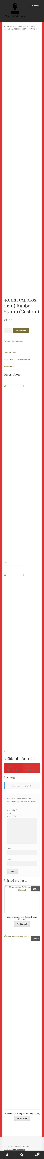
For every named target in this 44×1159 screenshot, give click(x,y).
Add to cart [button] (22, 924)
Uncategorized (23, 26)
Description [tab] (10, 352)
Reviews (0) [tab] (9, 366)
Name (9, 848)
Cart (34, 1153)
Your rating (12, 810)
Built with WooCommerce (14, 1149)
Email (9, 859)
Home (9, 26)
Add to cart (21, 330)
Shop (14, 26)
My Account (7, 1155)
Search (22, 1155)
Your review (12, 816)
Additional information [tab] (17, 359)
